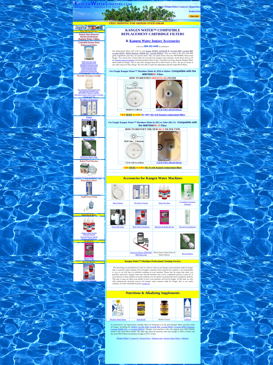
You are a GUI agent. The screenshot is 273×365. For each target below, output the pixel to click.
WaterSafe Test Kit (89, 234)
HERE (129, 115)
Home (160, 7)
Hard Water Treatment (141, 227)
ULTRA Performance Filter (89, 68)
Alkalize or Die (89, 259)
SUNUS (134, 327)
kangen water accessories (124, 60)
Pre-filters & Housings (89, 100)
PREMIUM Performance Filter (89, 65)
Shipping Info (157, 338)
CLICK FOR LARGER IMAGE (169, 110)
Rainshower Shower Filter (88, 156)
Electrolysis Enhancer (187, 227)
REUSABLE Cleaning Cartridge (88, 93)
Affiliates (185, 338)
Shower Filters (89, 139)
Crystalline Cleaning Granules (187, 203)
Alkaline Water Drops (118, 319)
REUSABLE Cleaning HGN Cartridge (86, 95)
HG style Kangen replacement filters (167, 115)
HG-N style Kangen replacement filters (163, 167)
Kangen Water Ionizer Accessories (154, 41)
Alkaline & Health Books (164, 227)
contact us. (146, 283)
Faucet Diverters (118, 227)
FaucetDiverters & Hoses (89, 118)
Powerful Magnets (89, 262)
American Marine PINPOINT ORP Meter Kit (141, 253)
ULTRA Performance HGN (89, 69)
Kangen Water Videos (172, 338)
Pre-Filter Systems (141, 203)
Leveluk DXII (143, 327)
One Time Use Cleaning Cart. (89, 91)
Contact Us (183, 7)
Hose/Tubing (118, 203)
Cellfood (187, 319)
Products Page (194, 11)
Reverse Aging (89, 258)
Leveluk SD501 (167, 327)
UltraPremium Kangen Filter (89, 71)
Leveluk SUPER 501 (119, 329)
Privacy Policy (171, 7)
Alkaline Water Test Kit (89, 233)
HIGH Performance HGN (89, 63)
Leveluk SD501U (137, 329)
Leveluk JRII (155, 327)
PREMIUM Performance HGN (89, 66)
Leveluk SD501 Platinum (184, 327)
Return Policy (194, 7)
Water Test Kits (164, 203)
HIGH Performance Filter (89, 61)
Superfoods (141, 319)
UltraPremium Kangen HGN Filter (89, 72)
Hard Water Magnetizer (89, 280)
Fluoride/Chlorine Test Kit (89, 237)
